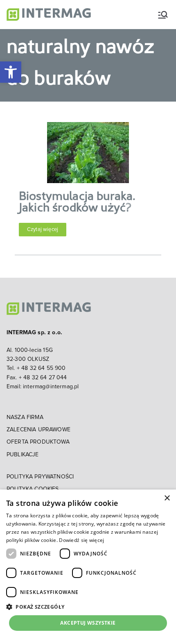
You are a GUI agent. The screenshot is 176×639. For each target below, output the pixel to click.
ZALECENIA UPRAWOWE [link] (38, 430)
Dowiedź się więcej (81, 540)
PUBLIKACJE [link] (23, 455)
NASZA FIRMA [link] (25, 417)
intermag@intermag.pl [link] (51, 387)
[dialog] (88, 564)
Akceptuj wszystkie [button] (87, 622)
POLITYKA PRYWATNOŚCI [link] (40, 477)
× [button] (167, 498)
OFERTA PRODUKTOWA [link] (38, 442)
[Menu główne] (162, 14)
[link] (10, 72)
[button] (88, 607)
